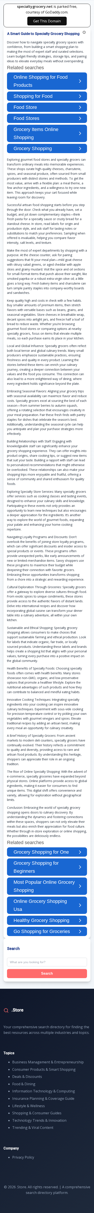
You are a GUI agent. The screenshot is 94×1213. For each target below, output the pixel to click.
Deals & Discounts (27, 1076)
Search (47, 973)
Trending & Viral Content (32, 1127)
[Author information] (84, 32)
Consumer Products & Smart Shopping (44, 1069)
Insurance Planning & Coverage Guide (43, 1098)
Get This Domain (47, 21)
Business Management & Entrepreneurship (48, 1062)
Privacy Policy (23, 1157)
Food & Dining (23, 1084)
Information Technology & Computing (43, 1091)
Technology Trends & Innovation (39, 1120)
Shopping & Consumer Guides (36, 1113)
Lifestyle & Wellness (28, 1105)
